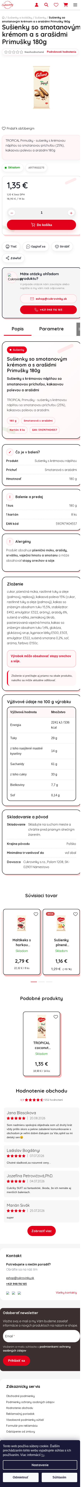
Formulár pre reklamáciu (22, 1425)
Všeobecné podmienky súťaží (25, 1420)
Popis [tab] (18, 329)
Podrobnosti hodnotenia (61, 51)
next (79, 926)
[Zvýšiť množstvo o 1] (71, 213)
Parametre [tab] (51, 329)
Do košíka (44, 225)
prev (4, 926)
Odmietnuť (21, 1477)
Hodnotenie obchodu (41, 1090)
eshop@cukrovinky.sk (51, 299)
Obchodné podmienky (20, 1396)
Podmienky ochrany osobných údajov (30, 1402)
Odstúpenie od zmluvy (20, 1431)
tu (42, 1455)
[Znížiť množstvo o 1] (11, 213)
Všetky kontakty (66, 1292)
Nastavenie (40, 1465)
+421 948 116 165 (51, 309)
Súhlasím (59, 1477)
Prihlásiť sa (16, 1360)
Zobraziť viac (41, 1231)
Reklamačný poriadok (20, 1414)
